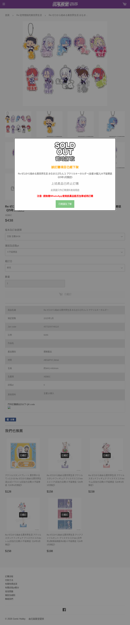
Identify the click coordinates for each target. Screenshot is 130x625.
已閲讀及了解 (65, 204)
